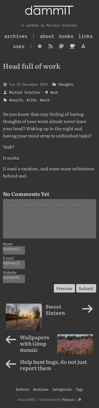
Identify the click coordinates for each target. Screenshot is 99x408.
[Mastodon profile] (62, 46)
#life (31, 100)
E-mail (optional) (11, 258)
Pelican (68, 399)
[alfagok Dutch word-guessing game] (83, 46)
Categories (62, 389)
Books (66, 36)
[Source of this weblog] (40, 46)
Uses (19, 46)
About (47, 36)
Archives (41, 389)
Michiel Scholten (24, 92)
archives (15, 36)
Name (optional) (11, 243)
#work (45, 100)
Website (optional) (11, 272)
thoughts (66, 84)
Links (85, 36)
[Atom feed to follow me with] (51, 46)
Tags (79, 389)
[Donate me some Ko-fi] (72, 46)
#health (16, 100)
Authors (22, 389)
